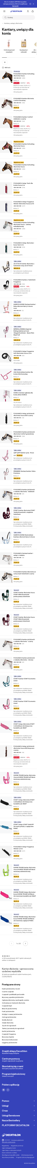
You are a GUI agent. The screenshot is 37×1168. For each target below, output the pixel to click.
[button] (29, 85)
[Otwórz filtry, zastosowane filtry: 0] (5, 62)
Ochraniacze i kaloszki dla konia (13, 1003)
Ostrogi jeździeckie (9, 1017)
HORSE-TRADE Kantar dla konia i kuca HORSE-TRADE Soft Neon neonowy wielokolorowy (24, 777)
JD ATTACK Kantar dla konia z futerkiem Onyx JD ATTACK (24, 264)
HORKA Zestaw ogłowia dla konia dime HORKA (23, 394)
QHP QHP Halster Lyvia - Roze (24, 453)
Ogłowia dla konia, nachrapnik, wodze (15, 1000)
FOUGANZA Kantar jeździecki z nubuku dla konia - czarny (24, 640)
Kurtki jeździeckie (8, 1031)
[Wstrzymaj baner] (30, 3)
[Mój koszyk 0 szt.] (32, 11)
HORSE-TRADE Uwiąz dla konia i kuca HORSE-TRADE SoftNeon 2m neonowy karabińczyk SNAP (25, 894)
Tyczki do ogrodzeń (9, 1025)
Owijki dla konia (7, 1023)
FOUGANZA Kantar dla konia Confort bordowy (24, 99)
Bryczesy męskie (8, 1037)
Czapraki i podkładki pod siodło (13, 994)
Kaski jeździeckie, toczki (11, 989)
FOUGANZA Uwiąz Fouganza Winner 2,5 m (24, 847)
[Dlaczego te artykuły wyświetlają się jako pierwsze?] (3, 68)
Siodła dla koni (7, 1020)
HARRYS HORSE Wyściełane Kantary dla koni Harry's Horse (24, 536)
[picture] (6, 76)
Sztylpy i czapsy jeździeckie (12, 1014)
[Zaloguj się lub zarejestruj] (28, 11)
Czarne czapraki (8, 991)
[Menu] (4, 11)
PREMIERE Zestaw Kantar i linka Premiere (24, 472)
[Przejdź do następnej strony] (25, 943)
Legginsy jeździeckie (9, 1042)
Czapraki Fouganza (9, 1034)
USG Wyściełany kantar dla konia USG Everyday (23, 373)
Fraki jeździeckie (8, 1011)
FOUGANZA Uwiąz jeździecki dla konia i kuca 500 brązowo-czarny (24, 748)
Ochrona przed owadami (9, 51)
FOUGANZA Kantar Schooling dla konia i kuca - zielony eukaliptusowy (24, 224)
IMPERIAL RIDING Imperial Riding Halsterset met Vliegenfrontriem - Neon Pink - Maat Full (24, 332)
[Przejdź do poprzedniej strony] (11, 943)
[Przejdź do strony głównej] (16, 11)
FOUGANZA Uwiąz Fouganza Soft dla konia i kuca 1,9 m (24, 352)
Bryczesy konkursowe (10, 1040)
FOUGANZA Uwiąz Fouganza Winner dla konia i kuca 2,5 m (24, 202)
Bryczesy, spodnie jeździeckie (13, 997)
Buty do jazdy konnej (9, 1008)
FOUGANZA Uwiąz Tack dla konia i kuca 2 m (23, 184)
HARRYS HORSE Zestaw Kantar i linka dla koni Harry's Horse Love (25, 306)
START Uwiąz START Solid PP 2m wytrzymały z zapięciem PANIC (24, 826)
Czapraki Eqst (7, 1006)
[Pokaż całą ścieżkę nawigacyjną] (3, 23)
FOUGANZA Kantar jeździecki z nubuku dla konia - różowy (24, 659)
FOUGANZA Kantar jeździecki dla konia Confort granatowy (24, 433)
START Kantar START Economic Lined (25, 679)
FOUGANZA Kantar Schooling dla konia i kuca (24, 75)
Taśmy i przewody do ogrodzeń (13, 1028)
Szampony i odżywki (24, 51)
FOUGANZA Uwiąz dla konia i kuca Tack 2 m (24, 244)
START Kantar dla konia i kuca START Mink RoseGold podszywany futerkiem (24, 594)
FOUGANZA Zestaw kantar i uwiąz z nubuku (23, 554)
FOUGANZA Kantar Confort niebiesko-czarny (23, 118)
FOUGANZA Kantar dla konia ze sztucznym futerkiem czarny (25, 573)
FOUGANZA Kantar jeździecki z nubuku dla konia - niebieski (24, 490)
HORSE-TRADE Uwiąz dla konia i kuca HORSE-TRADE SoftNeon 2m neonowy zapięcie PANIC (25, 918)
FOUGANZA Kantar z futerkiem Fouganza (25, 281)
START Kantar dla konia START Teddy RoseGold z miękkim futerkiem (24, 512)
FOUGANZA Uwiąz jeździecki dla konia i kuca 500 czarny (24, 414)
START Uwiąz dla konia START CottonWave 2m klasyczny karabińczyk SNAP (24, 726)
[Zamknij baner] (33, 3)
